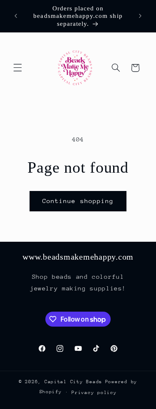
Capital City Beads (73, 381)
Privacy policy (94, 392)
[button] (17, 67)
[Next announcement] (140, 16)
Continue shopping (78, 200)
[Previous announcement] (16, 16)
